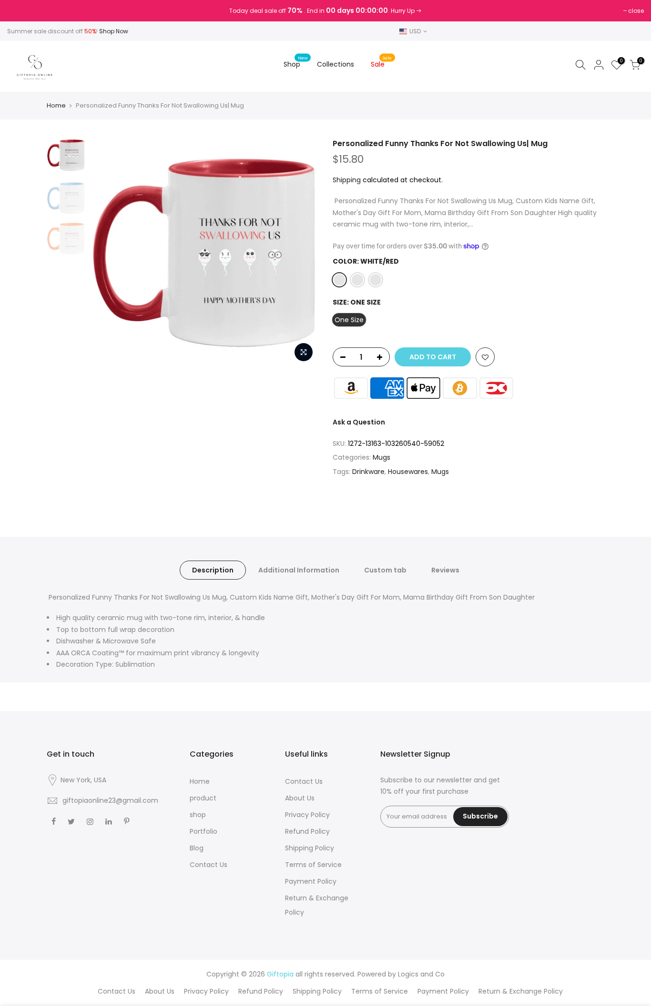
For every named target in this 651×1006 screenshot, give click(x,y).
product (203, 798)
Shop (296, 62)
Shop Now (113, 31)
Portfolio (203, 831)
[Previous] (106, 252)
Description (213, 570)
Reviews (445, 570)
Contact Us (208, 864)
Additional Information (298, 570)
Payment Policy (310, 881)
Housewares (408, 471)
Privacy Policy (307, 814)
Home (56, 105)
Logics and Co (421, 974)
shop (198, 814)
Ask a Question (359, 422)
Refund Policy (307, 831)
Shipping (347, 180)
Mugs (381, 457)
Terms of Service (313, 864)
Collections (335, 64)
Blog (196, 848)
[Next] (301, 252)
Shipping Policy (309, 848)
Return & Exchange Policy (520, 991)
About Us (300, 798)
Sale (381, 62)
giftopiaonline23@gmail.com (110, 800)
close (20, 11)
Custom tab (385, 570)
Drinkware (368, 471)
